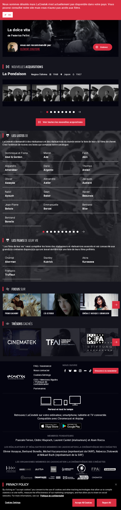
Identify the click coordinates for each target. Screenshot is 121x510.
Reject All (106, 502)
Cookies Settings (12, 502)
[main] (60, 494)
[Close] (115, 484)
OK (9, 15)
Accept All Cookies (83, 502)
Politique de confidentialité (52, 495)
